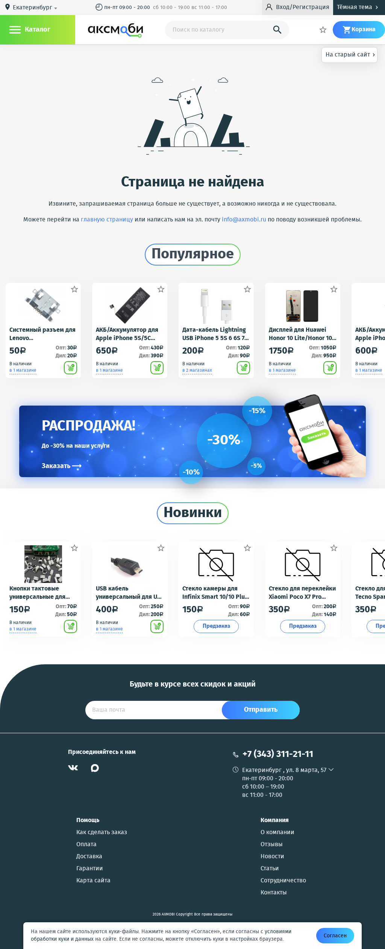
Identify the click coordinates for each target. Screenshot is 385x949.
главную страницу (107, 219)
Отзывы (272, 845)
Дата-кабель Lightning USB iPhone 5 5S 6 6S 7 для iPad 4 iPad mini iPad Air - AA (214, 334)
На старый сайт (350, 54)
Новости (272, 857)
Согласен (335, 936)
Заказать (62, 466)
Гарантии (89, 869)
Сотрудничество (283, 881)
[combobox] (36, 8)
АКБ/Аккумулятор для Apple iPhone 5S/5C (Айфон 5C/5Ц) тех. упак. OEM (127, 334)
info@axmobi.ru (244, 219)
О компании (277, 832)
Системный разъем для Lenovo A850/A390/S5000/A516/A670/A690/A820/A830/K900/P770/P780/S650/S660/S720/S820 (42, 334)
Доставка (89, 857)
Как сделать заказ (101, 832)
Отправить (260, 710)
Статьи (270, 869)
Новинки (193, 513)
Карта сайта (93, 881)
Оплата (86, 845)
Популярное (193, 254)
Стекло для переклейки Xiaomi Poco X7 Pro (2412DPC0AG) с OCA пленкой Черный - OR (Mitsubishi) (302, 593)
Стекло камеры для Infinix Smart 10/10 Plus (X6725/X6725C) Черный (215, 593)
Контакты (274, 893)
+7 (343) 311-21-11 (278, 754)
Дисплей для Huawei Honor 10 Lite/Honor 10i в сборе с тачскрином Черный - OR (301, 334)
